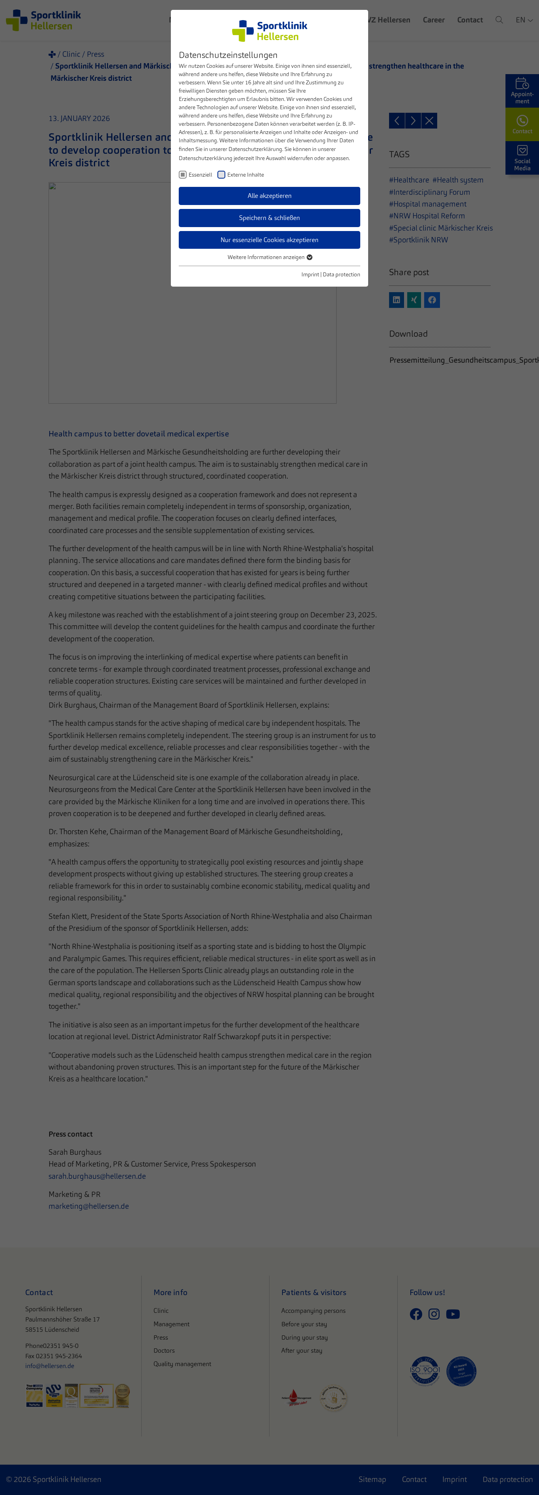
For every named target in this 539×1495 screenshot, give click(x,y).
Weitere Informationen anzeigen (267, 257)
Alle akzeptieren (270, 196)
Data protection (341, 274)
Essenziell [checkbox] (200, 174)
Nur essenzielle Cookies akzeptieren (269, 240)
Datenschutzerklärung (255, 149)
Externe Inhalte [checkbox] (245, 174)
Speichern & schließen (269, 218)
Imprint (310, 274)
